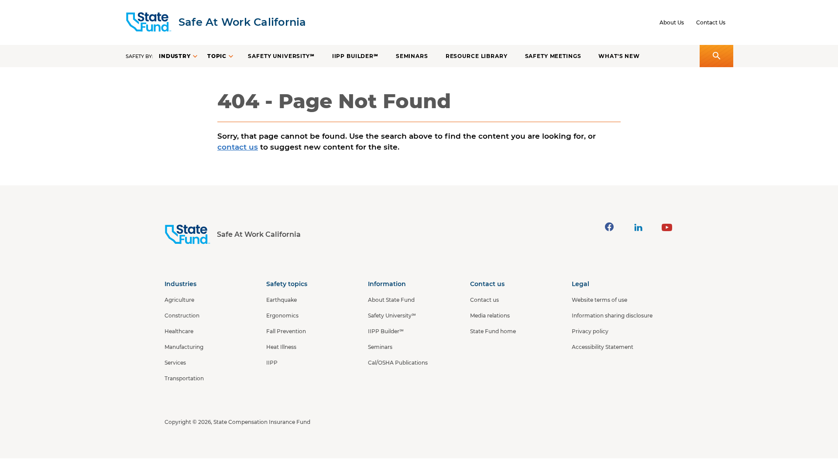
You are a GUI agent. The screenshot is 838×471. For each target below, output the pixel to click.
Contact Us (710, 22)
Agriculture (179, 300)
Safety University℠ (281, 56)
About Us (671, 22)
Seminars (412, 56)
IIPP (272, 362)
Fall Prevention (286, 331)
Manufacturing (184, 347)
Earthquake (281, 300)
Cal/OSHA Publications (398, 362)
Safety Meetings (553, 56)
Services (175, 362)
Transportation (184, 378)
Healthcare (179, 331)
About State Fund (391, 300)
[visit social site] (609, 226)
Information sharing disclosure (612, 315)
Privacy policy (590, 331)
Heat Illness (281, 347)
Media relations (490, 315)
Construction (182, 315)
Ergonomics (282, 315)
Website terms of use (599, 300)
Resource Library (477, 56)
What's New (619, 56)
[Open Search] (716, 56)
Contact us (484, 300)
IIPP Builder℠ (355, 56)
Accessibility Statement (602, 347)
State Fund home (493, 331)
